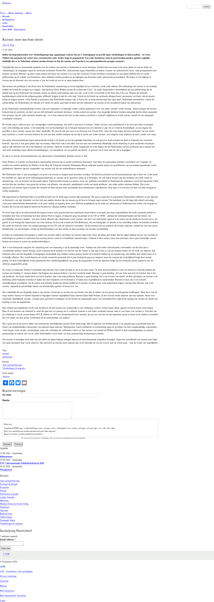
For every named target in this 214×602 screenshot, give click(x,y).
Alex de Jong (8, 44)
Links (4, 22)
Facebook (4, 580)
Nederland (4, 507)
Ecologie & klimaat (8, 484)
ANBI (2, 566)
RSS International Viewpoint (13, 595)
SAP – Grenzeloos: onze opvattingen (16, 571)
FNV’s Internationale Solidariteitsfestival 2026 (22, 463)
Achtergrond (8, 19)
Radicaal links (6, 513)
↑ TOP (6, 553)
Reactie (5, 400)
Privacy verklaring (8, 576)
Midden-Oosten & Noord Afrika (14, 503)
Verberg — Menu (23, 13)
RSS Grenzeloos (7, 590)
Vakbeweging (6, 516)
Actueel (6, 16)
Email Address (8, 539)
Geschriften (8, 26)
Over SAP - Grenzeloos (13, 29)
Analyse (5, 376)
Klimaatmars (6, 456)
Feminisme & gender (9, 493)
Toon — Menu (7, 13)
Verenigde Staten (7, 520)
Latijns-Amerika (7, 497)
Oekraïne (4, 510)
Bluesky (3, 585)
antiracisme (7, 356)
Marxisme (4, 500)
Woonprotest (6, 469)
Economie (4, 487)
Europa (3, 490)
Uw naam (6, 394)
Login (2, 600)
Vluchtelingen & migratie (13, 368)
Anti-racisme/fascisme (12, 364)
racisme (5, 353)
